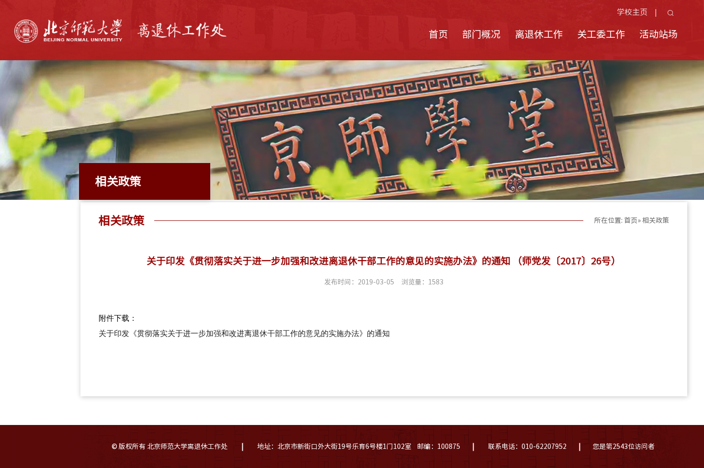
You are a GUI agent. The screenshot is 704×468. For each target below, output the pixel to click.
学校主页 (632, 12)
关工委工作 (601, 34)
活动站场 (658, 34)
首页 (438, 34)
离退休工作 (539, 34)
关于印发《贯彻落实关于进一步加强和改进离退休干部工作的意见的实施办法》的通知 (244, 333)
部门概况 (481, 34)
